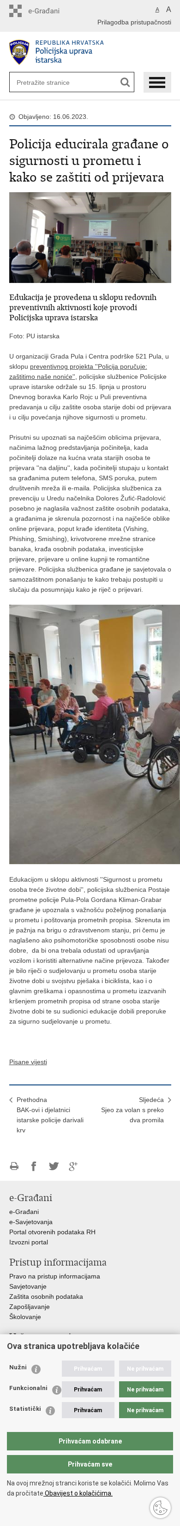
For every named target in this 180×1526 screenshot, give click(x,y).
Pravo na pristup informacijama (54, 1276)
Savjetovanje (28, 1286)
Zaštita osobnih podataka (46, 1296)
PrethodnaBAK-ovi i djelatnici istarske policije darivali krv (50, 1115)
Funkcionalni (28, 1388)
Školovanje (25, 1316)
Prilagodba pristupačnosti (134, 22)
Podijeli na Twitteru (54, 1166)
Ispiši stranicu (14, 1166)
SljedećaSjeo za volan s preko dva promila (132, 1110)
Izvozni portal (28, 1242)
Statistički (25, 1408)
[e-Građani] (48, 11)
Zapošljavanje (29, 1306)
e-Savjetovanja (31, 1222)
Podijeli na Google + (73, 1166)
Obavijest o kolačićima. (78, 1493)
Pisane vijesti (28, 1062)
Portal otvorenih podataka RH (52, 1232)
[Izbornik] (157, 82)
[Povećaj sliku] (90, 237)
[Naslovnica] (90, 52)
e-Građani (24, 1211)
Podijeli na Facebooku (34, 1166)
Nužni (18, 1367)
